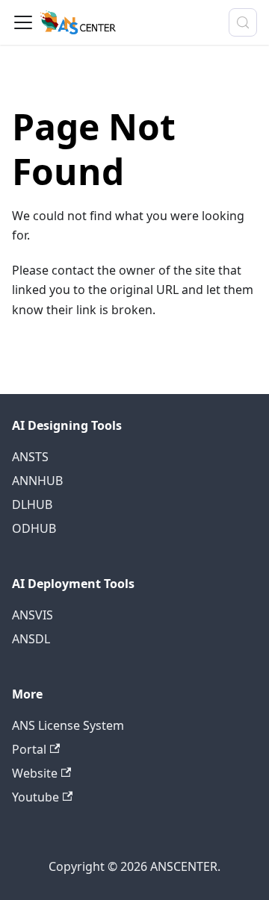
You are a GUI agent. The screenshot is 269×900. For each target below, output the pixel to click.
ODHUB (34, 528)
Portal (29, 749)
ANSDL (31, 639)
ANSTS (30, 457)
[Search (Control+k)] (243, 22)
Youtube (35, 797)
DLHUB (32, 504)
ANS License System (68, 725)
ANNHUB (37, 480)
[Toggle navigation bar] (23, 22)
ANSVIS (32, 615)
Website (35, 773)
